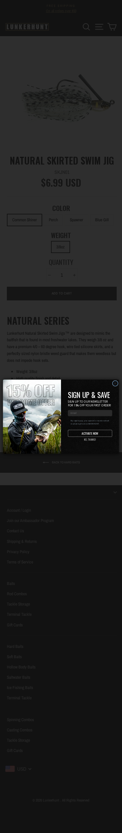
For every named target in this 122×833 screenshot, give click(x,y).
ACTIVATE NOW (90, 433)
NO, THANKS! (90, 439)
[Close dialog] (115, 383)
